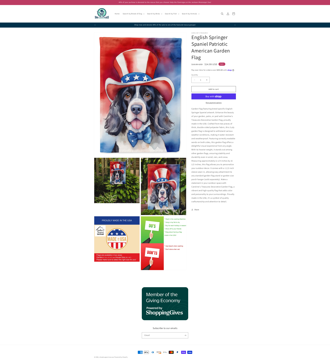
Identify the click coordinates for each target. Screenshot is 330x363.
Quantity (194, 75)
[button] (133, 13)
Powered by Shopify (121, 357)
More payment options (214, 103)
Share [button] (196, 209)
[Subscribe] (185, 335)
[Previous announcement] (95, 25)
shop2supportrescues (106, 357)
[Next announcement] (235, 25)
